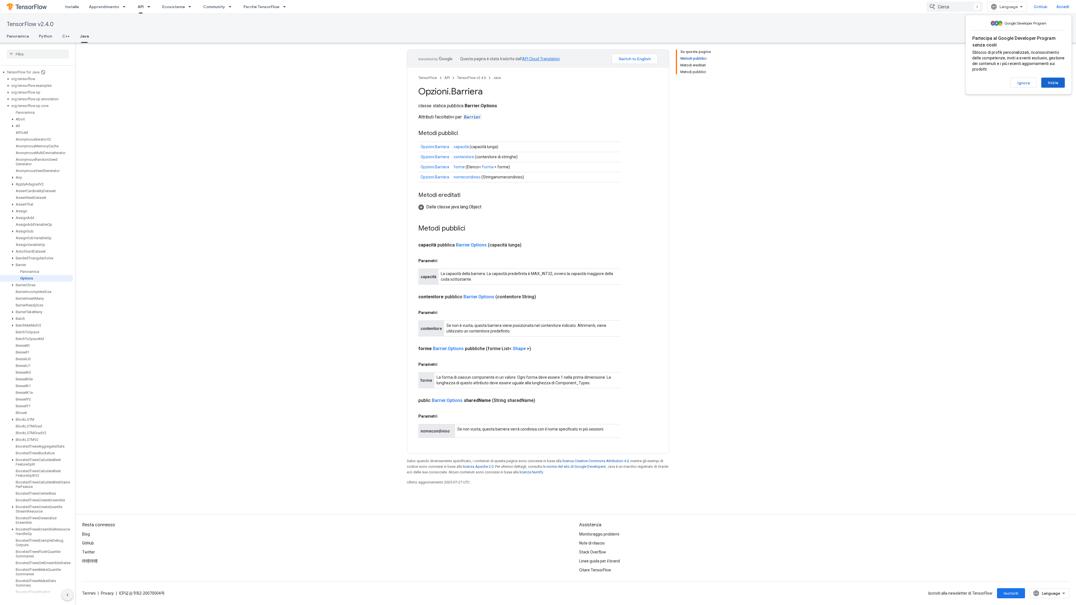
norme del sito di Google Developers (576, 466)
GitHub (1040, 6)
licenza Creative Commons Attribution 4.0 (595, 461)
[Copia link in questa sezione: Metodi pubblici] (463, 133)
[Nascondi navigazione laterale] (67, 595)
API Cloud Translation (541, 59)
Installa (72, 6)
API (141, 6)
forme (459, 167)
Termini (89, 593)
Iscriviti (1011, 593)
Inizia (1053, 82)
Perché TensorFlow (261, 6)
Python (45, 36)
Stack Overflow (592, 552)
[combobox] (955, 7)
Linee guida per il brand (599, 561)
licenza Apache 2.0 (478, 466)
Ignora (1023, 82)
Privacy (107, 593)
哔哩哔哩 (90, 561)
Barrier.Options (471, 245)
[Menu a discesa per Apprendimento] (126, 6)
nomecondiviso (467, 177)
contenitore (464, 157)
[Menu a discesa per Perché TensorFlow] (286, 6)
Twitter (88, 552)
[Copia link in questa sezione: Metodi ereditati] (466, 195)
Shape (519, 348)
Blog (86, 534)
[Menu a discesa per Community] (231, 6)
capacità (461, 147)
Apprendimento (104, 6)
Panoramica (18, 36)
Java (84, 36)
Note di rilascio (592, 543)
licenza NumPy (531, 472)
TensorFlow (427, 78)
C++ (66, 36)
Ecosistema (173, 6)
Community (214, 6)
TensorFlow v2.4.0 (30, 24)
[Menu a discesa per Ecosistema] (191, 6)
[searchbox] (38, 54)
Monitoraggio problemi (599, 534)
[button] (36, 72)
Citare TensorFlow (595, 570)
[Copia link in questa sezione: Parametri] (443, 260)
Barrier (472, 117)
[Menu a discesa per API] (150, 6)
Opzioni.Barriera (435, 147)
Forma (487, 167)
